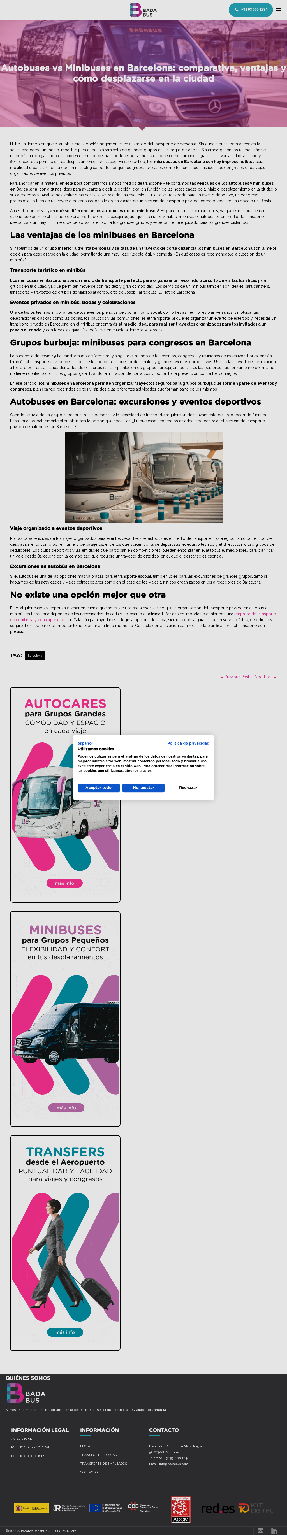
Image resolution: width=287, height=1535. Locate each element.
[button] (88, 743)
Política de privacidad (188, 744)
